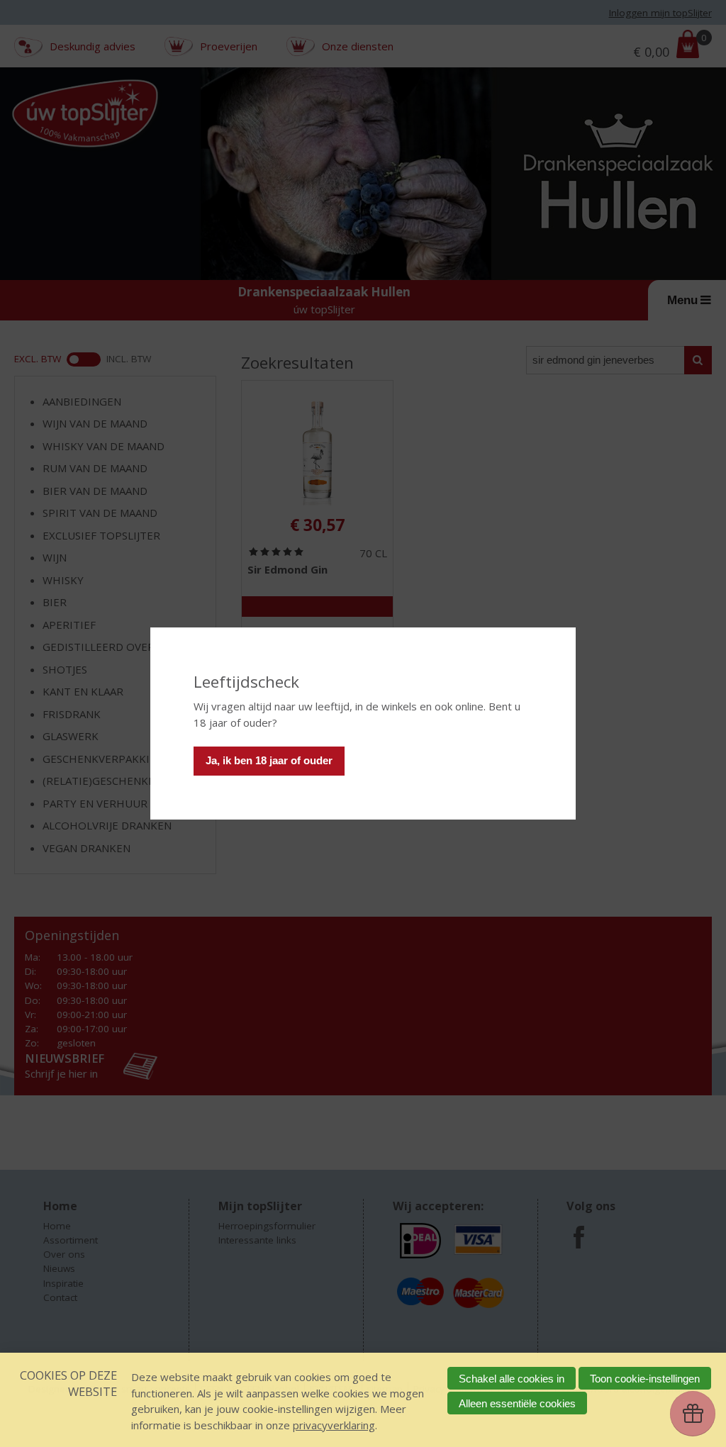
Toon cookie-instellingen (645, 1379)
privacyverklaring (334, 1425)
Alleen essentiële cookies (517, 1403)
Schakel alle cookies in (511, 1379)
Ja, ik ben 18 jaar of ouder (269, 760)
